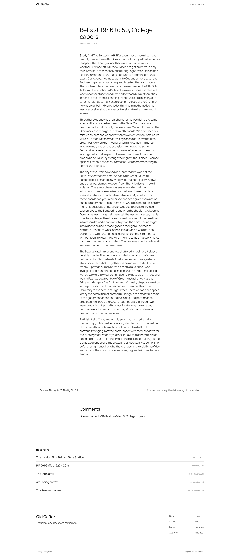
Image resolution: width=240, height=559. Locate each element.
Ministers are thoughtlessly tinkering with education (173, 390)
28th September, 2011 (195, 490)
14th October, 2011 (197, 482)
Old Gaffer (42, 4)
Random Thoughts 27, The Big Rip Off (59, 390)
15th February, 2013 (196, 474)
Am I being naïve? (47, 482)
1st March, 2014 (198, 465)
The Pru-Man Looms (48, 490)
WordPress (199, 551)
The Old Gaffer (45, 473)
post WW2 (94, 43)
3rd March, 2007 (197, 457)
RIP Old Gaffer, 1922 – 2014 (52, 465)
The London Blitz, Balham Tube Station (60, 457)
